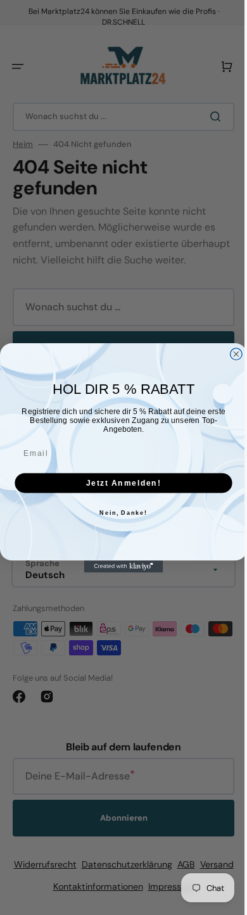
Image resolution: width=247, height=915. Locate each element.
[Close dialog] (231, 354)
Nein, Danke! (119, 512)
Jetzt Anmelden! (118, 482)
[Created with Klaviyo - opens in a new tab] (118, 566)
